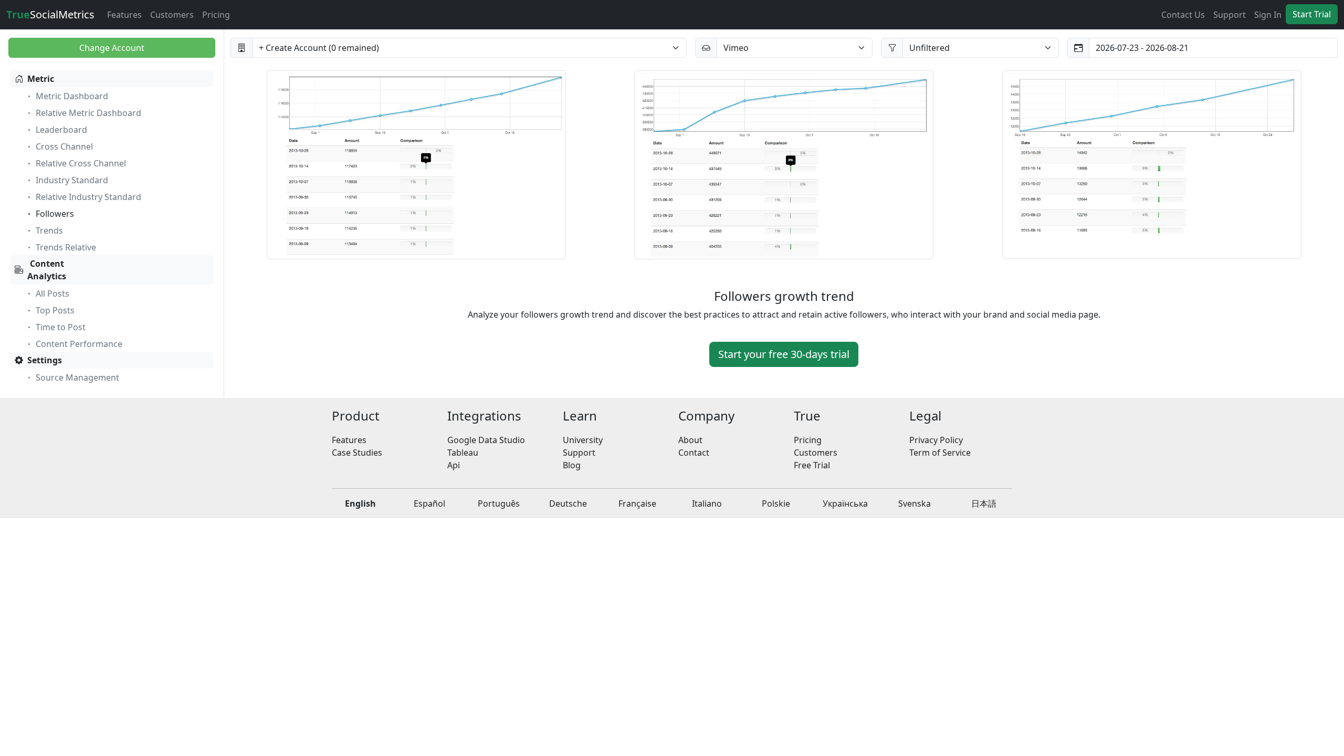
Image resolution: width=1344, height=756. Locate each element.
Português (499, 503)
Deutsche (568, 503)
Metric (40, 79)
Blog (572, 465)
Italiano (707, 503)
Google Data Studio (486, 440)
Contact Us (1183, 14)
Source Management (77, 377)
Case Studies (357, 452)
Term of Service (940, 452)
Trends (49, 230)
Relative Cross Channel (81, 163)
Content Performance (79, 344)
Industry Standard (72, 180)
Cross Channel (64, 146)
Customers (172, 14)
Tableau (462, 452)
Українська (845, 503)
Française (637, 503)
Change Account (111, 48)
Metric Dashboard (72, 96)
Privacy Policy (936, 440)
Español (429, 503)
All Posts (52, 293)
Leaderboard (61, 129)
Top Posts (55, 310)
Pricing (216, 14)
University (583, 440)
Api (453, 465)
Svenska (914, 503)
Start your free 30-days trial (783, 354)
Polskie (776, 503)
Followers (55, 213)
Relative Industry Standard (88, 197)
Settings (44, 360)
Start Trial (1312, 14)
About (690, 440)
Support (1229, 14)
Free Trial (812, 465)
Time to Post (61, 327)
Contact (693, 452)
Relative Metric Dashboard (88, 113)
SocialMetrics (50, 14)
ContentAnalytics (46, 270)
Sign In (1268, 14)
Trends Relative (66, 247)
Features (124, 14)
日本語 (983, 503)
